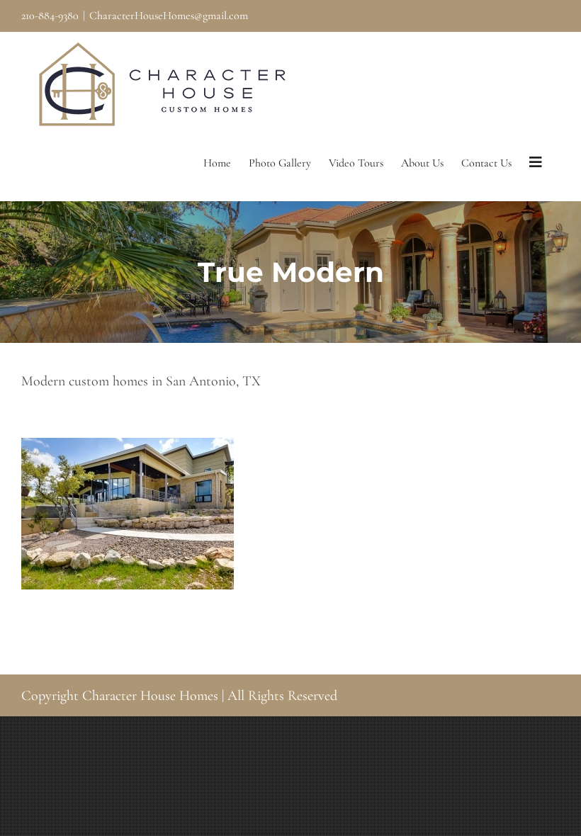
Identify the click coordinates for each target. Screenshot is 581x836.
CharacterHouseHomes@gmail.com (168, 16)
